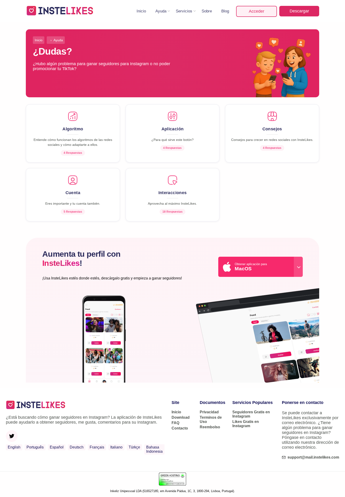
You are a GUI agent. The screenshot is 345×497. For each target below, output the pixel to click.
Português (35, 447)
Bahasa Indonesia (154, 449)
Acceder (256, 11)
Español (57, 447)
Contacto (180, 428)
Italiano (116, 447)
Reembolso (210, 427)
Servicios (184, 11)
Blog (225, 11)
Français (97, 447)
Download (181, 417)
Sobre (207, 11)
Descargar (299, 11)
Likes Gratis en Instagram (245, 424)
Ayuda (160, 11)
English (14, 447)
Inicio (141, 11)
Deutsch (77, 447)
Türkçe (134, 447)
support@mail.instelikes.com (313, 457)
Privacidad (209, 412)
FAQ (175, 423)
